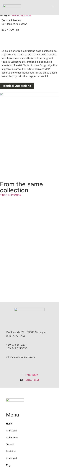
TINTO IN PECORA (10, 195)
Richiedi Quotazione (17, 86)
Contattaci (11, 458)
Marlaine (10, 451)
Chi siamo (11, 430)
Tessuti (10, 444)
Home (9, 423)
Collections (12, 437)
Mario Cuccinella (21, 15)
